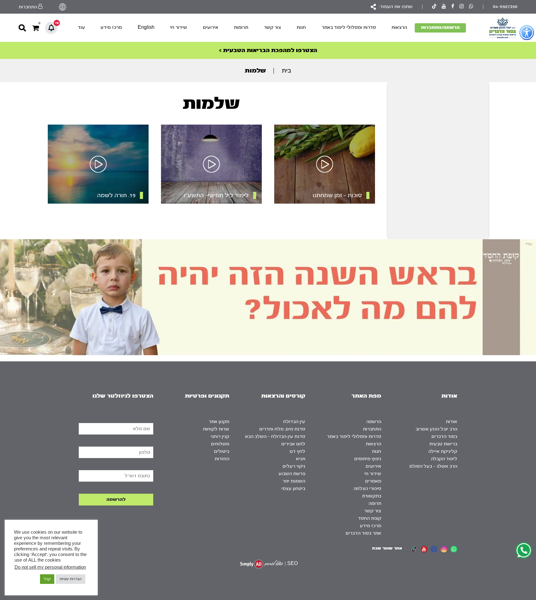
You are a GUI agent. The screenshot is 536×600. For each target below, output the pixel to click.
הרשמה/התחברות (440, 27)
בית (286, 70)
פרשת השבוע (292, 473)
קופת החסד (369, 518)
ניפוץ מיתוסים (367, 458)
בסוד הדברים (444, 436)
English (146, 27)
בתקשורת (371, 496)
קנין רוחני (220, 436)
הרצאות (399, 27)
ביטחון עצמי (293, 488)
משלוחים (220, 444)
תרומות (241, 27)
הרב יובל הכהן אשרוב (436, 429)
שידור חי (178, 27)
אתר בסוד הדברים (363, 533)
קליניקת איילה (442, 451)
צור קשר (272, 27)
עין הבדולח (294, 421)
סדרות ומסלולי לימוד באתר (349, 27)
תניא (300, 458)
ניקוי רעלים (294, 466)
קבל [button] (47, 579)
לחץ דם (297, 451)
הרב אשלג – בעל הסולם (433, 466)
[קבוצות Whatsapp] (471, 7)
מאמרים (373, 481)
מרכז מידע (111, 27)
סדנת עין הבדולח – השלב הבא (275, 436)
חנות (301, 27)
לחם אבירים (293, 444)
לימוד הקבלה (444, 458)
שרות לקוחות (216, 429)
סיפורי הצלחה (367, 488)
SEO (292, 563)
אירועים (210, 27)
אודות (451, 421)
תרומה (374, 503)
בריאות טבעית (443, 444)
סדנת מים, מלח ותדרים (282, 429)
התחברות (372, 429)
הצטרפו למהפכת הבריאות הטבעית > (268, 50)
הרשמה (373, 421)
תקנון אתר (219, 421)
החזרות (222, 458)
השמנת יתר (294, 481)
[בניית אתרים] (261, 564)
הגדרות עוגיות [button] (71, 579)
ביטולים (221, 451)
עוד (81, 27)
